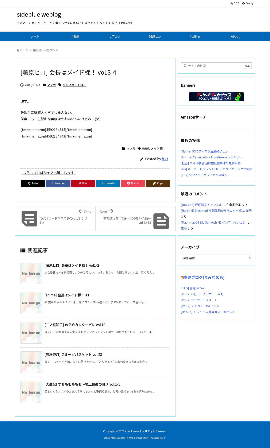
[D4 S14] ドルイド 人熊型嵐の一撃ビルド (208, 312)
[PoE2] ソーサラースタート (199, 300)
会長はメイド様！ (74, 85)
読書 (39, 50)
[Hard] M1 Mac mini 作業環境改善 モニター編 (211, 210)
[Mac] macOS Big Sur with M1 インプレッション (213, 222)
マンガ (54, 50)
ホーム (24, 50)
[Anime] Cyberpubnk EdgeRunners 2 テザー (211, 157)
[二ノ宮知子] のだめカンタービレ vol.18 (75, 324)
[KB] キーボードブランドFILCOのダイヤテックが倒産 (216, 169)
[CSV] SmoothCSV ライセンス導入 (204, 175)
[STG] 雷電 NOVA (192, 288)
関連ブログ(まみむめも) (204, 277)
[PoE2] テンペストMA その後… (202, 306)
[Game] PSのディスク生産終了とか (204, 151)
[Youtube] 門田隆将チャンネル (201, 204)
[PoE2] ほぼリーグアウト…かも (202, 294)
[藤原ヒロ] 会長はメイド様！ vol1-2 (72, 265)
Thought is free (157, 437)
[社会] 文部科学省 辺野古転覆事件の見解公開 (210, 163)
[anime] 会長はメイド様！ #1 (67, 294)
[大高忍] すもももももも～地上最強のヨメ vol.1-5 (82, 384)
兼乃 (165, 159)
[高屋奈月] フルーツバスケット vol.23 (73, 354)
